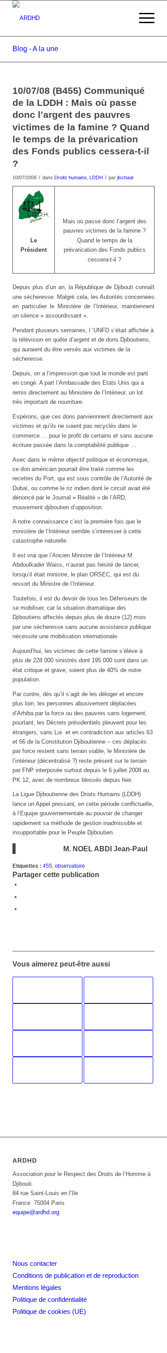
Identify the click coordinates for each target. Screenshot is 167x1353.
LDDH (96, 177)
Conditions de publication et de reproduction (75, 1275)
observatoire (70, 866)
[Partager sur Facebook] (23, 884)
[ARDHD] (69, 18)
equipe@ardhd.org (35, 1212)
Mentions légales (36, 1287)
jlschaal (125, 177)
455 (47, 866)
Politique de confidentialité (49, 1299)
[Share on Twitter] (23, 909)
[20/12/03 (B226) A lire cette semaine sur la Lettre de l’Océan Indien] (118, 990)
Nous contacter (34, 1263)
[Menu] (142, 18)
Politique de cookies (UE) (49, 1311)
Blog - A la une (35, 48)
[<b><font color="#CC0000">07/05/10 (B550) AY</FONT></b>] (118, 1070)
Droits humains (70, 177)
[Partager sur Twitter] (23, 897)
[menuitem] (142, 18)
